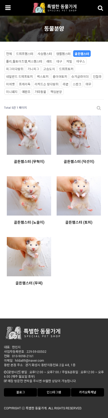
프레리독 (24, 84)
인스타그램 (54, 392)
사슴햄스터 (44, 54)
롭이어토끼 (60, 77)
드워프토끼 (66, 69)
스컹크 (77, 84)
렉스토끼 (42, 77)
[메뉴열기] (8, 8)
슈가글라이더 (80, 77)
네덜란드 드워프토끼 (19, 77)
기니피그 (33, 69)
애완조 (26, 92)
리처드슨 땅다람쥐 (46, 84)
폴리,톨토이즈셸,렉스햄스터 (24, 61)
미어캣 (10, 84)
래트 (49, 61)
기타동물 (40, 92)
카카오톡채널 (87, 392)
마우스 (80, 61)
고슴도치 (49, 69)
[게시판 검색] (99, 108)
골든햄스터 (82, 54)
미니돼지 (12, 92)
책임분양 (56, 92)
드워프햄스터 (24, 54)
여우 (88, 84)
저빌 (69, 61)
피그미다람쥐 (14, 69)
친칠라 (97, 77)
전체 (9, 54)
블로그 (20, 392)
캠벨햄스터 (63, 54)
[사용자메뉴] (100, 8)
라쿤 (65, 84)
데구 (59, 61)
